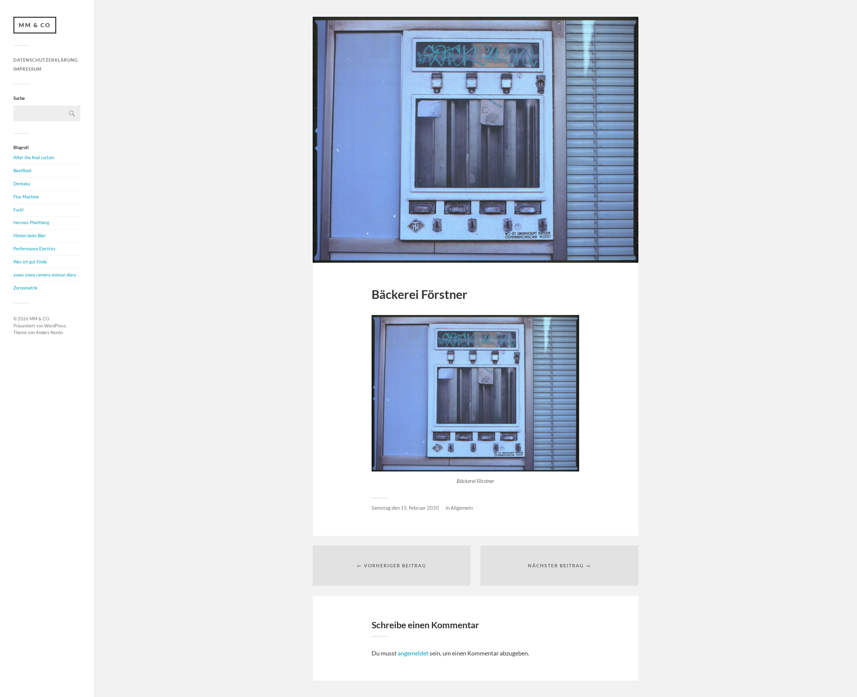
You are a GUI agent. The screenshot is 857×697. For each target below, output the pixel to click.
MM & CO (35, 24)
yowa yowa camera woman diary (44, 274)
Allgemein (462, 508)
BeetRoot (22, 170)
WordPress (55, 325)
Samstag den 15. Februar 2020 (405, 508)
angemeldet (413, 653)
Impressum (27, 69)
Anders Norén (49, 332)
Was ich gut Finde (30, 261)
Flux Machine (26, 196)
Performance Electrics (34, 248)
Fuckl (18, 209)
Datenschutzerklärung (45, 60)
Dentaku (21, 183)
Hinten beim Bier (29, 235)
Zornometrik (25, 288)
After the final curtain (33, 157)
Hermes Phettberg (31, 222)
